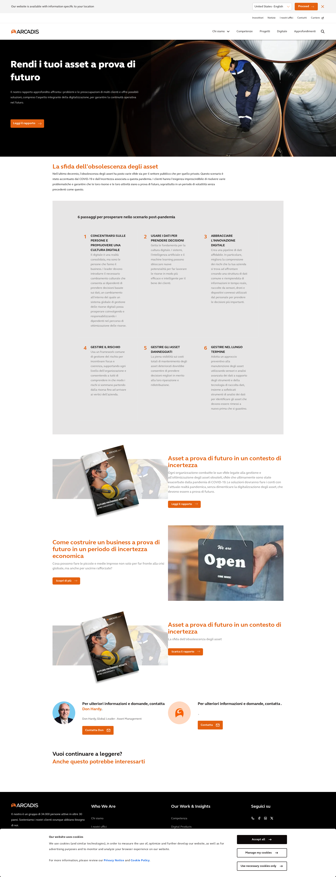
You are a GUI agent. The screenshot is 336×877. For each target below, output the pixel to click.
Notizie (272, 18)
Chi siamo (218, 31)
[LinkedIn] (265, 818)
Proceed (303, 6)
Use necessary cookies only (258, 866)
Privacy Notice (114, 860)
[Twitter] (272, 818)
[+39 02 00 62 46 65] (253, 818)
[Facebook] (259, 818)
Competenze (245, 31)
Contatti (302, 18)
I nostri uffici (286, 18)
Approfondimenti (305, 31)
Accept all (258, 839)
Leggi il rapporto (24, 123)
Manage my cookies (258, 852)
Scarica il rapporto (183, 652)
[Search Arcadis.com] (323, 31)
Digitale (282, 31)
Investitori (257, 18)
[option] (168, 97)
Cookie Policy (140, 860)
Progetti (265, 31)
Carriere (315, 18)
